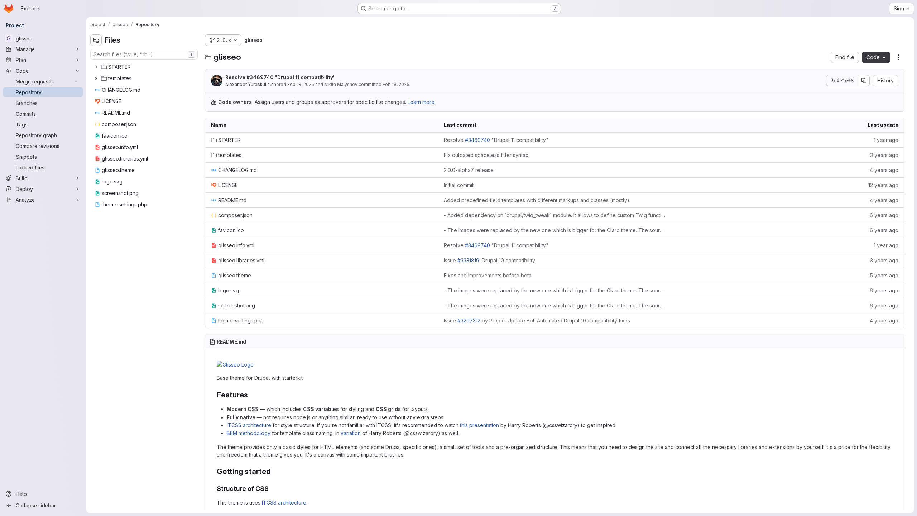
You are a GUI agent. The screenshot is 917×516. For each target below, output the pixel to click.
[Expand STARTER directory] (96, 67)
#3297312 (468, 320)
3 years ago (884, 155)
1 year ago (886, 140)
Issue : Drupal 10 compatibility (489, 260)
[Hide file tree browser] (96, 40)
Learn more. (422, 102)
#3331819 (468, 260)
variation (351, 433)
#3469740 (260, 77)
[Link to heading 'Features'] (252, 394)
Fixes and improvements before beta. (488, 275)
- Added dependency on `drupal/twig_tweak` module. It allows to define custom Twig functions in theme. (554, 215)
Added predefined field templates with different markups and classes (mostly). (537, 200)
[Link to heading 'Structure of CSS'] (272, 488)
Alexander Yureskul (245, 84)
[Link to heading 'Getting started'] (275, 471)
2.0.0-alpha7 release (469, 170)
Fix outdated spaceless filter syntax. (486, 155)
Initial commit (459, 185)
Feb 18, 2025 (300, 84)
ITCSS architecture (249, 425)
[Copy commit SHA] (864, 80)
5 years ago (884, 275)
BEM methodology (248, 433)
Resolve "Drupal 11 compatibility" (280, 77)
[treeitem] (145, 67)
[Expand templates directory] (96, 78)
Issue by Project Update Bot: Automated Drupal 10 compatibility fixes (537, 320)
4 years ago (884, 170)
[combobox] (144, 54)
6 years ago (884, 215)
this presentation (479, 425)
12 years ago (883, 185)
